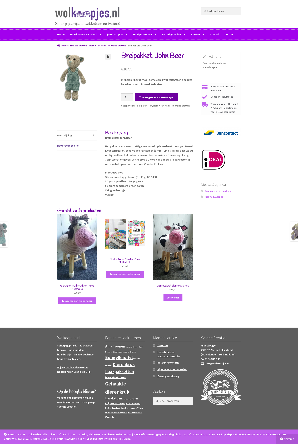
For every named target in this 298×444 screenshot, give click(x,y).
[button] (108, 57)
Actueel (214, 34)
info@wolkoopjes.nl (217, 363)
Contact (230, 34)
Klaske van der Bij (133, 404)
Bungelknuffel (119, 357)
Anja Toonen (115, 346)
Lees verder (173, 297)
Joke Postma (119, 404)
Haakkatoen (113, 398)
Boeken (195, 34)
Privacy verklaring (168, 376)
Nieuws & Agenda (214, 196)
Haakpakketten (142, 34)
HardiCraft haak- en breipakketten (107, 45)
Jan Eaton (126, 399)
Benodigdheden (171, 34)
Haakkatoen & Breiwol (83, 34)
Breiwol (133, 352)
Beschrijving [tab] (64, 135)
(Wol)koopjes (115, 34)
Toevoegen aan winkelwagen (156, 97)
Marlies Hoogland (112, 408)
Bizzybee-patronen (121, 352)
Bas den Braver (132, 347)
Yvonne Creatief (66, 406)
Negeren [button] (289, 439)
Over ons (162, 345)
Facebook (78, 397)
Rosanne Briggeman (119, 412)
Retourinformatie (168, 362)
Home (60, 34)
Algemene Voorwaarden (172, 369)
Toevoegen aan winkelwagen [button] (77, 300)
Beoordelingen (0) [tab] (68, 145)
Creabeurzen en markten (218, 190)
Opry (123, 408)
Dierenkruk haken (115, 377)
